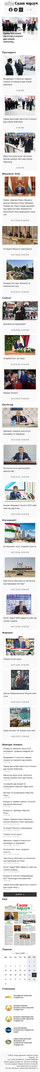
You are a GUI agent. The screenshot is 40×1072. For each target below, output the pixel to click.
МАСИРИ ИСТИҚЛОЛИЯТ (14, 324)
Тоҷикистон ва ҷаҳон (12, 659)
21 (25, 975)
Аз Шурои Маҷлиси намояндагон (17, 249)
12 (15, 970)
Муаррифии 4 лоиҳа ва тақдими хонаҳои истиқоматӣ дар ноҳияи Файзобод (17, 82)
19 (15, 975)
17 (6, 975)
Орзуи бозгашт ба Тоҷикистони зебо (19, 731)
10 (6, 970)
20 (20, 975)
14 (25, 970)
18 (10, 975)
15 (29, 970)
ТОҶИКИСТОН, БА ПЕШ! (14, 359)
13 (20, 970)
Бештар (19, 894)
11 (10, 970)
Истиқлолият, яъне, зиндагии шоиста (19, 546)
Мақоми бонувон (10, 393)
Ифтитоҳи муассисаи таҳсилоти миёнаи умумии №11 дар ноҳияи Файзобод (17, 159)
